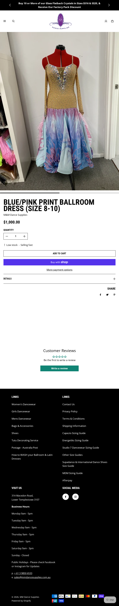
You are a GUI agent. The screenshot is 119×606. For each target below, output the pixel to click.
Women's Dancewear (24, 404)
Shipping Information (74, 426)
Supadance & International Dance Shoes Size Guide (84, 464)
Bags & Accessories (22, 426)
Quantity (8, 230)
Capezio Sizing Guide (74, 433)
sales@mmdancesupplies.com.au (32, 577)
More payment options (59, 269)
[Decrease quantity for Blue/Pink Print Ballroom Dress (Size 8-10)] (7, 236)
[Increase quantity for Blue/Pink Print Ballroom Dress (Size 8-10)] (24, 236)
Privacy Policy (69, 411)
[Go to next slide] (108, 5)
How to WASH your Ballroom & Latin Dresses (32, 456)
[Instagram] (75, 497)
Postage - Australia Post (25, 447)
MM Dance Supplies (29, 597)
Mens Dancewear (21, 418)
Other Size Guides (72, 454)
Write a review (59, 368)
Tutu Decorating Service (25, 440)
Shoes (15, 433)
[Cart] (112, 21)
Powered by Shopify (21, 600)
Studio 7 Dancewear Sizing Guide (80, 447)
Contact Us (68, 404)
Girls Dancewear (21, 411)
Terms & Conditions (73, 418)
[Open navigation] (6, 21)
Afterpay (67, 480)
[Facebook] (65, 497)
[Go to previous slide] (10, 5)
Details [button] (7, 278)
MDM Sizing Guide (72, 473)
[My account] (106, 21)
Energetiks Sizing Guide (75, 440)
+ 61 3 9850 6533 (23, 573)
